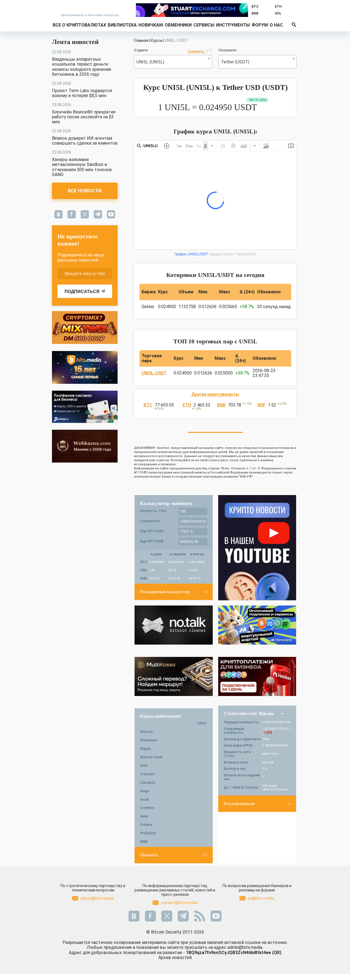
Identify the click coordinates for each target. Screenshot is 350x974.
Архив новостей (175, 957)
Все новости (85, 191)
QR (277, 952)
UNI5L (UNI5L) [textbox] (150, 62)
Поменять (196, 51)
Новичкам (150, 25)
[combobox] (173, 62)
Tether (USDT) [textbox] (235, 62)
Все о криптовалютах (79, 25)
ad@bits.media (261, 898)
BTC (148, 405)
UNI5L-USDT (154, 373)
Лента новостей (75, 41)
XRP (261, 405)
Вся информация (239, 804)
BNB (221, 405)
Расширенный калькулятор (165, 592)
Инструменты (233, 25)
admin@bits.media (96, 898)
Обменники (178, 25)
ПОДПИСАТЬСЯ (82, 291)
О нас (276, 25)
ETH (187, 405)
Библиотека (122, 25)
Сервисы (203, 25)
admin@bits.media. (245, 947)
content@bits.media (179, 902)
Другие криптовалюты (215, 394)
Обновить (149, 855)
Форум (260, 25)
